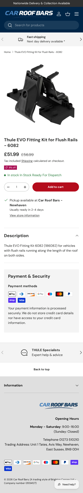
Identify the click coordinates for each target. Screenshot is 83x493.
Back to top (42, 369)
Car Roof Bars (21, 479)
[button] (67, 13)
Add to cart (55, 187)
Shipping (27, 161)
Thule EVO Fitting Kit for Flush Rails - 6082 (38, 52)
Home (7, 52)
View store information (24, 215)
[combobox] (41, 25)
